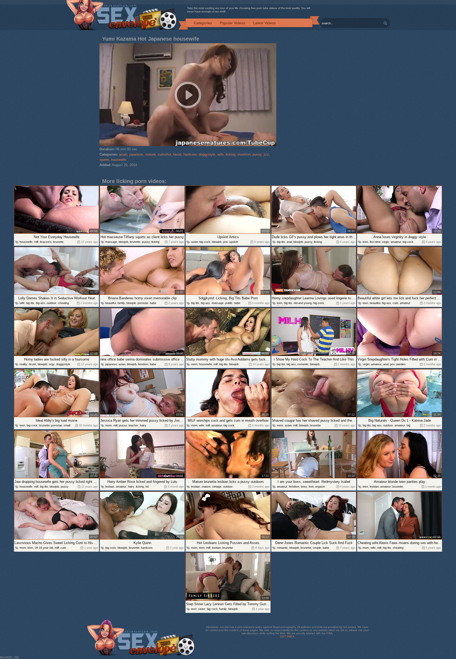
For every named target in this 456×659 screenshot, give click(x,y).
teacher (133, 425)
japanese (136, 154)
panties (401, 364)
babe (153, 303)
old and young (303, 303)
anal (289, 241)
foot (311, 486)
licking (230, 154)
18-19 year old (44, 547)
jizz (266, 154)
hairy (143, 425)
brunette (58, 241)
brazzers (45, 241)
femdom (143, 364)
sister (201, 608)
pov (225, 241)
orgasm (320, 486)
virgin (385, 241)
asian (123, 154)
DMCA (290, 636)
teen (365, 241)
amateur (396, 241)
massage (111, 241)
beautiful (110, 303)
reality (23, 364)
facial (177, 154)
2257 (283, 636)
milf (36, 241)
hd (147, 486)
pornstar (142, 303)
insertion (244, 154)
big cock (205, 241)
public (228, 303)
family (121, 303)
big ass (40, 303)
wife (220, 154)
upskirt (233, 241)
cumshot (164, 154)
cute (395, 303)
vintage (216, 486)
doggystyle (207, 154)
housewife (118, 160)
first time (375, 241)
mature (150, 154)
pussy (257, 154)
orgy (52, 364)
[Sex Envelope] (122, 15)
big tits (281, 241)
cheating (63, 303)
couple (317, 547)
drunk (32, 364)
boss (304, 486)
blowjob (123, 241)
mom (194, 364)
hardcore (190, 154)
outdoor (51, 303)
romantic (302, 364)
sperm (104, 160)
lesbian (109, 486)
